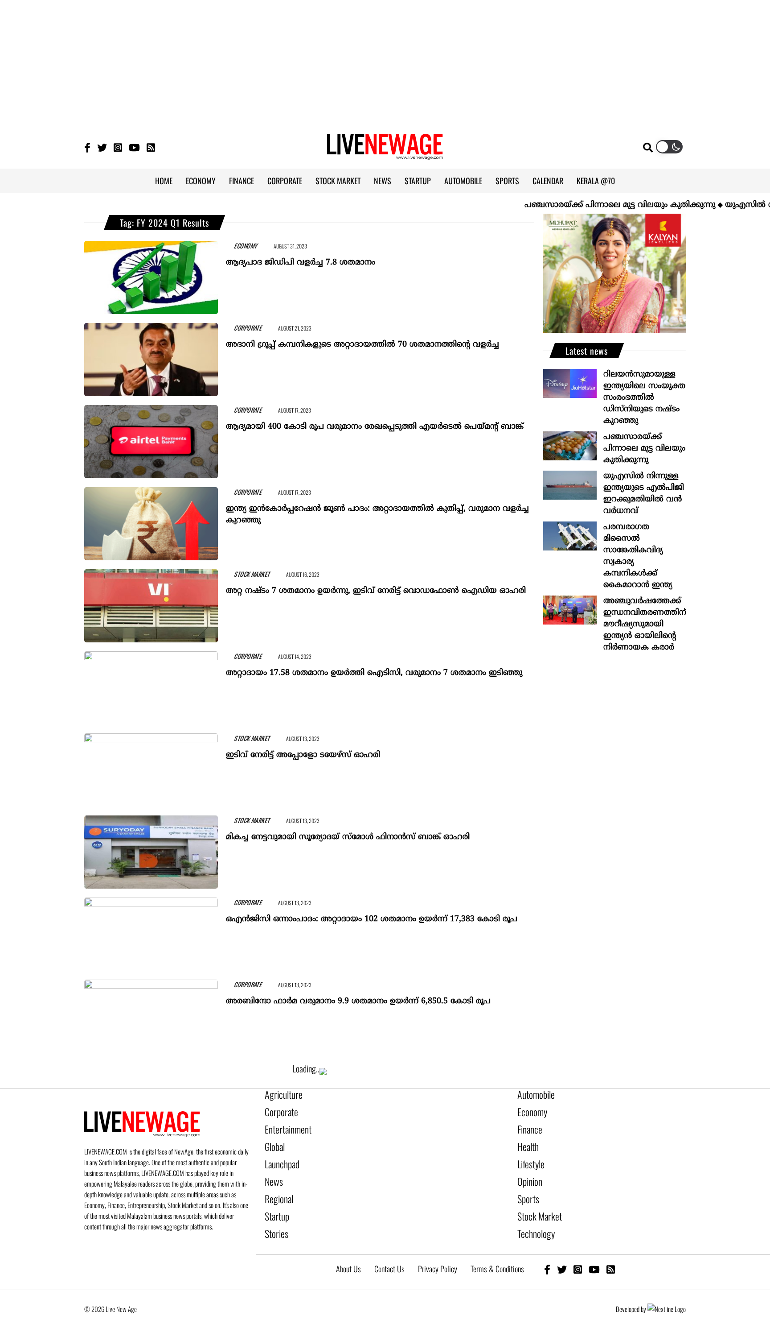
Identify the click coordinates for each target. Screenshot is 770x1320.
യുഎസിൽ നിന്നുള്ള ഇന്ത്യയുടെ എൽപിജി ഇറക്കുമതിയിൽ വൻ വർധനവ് (643, 493)
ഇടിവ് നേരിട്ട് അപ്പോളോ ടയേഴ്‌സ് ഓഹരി (303, 751)
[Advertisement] (385, 62)
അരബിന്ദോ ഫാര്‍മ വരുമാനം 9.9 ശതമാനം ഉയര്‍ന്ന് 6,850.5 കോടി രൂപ (358, 997)
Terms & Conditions (497, 1248)
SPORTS (507, 180)
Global (273, 1139)
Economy (529, 1109)
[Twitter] (102, 147)
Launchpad (279, 1155)
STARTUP (418, 180)
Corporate (278, 1109)
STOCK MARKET (337, 180)
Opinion (527, 1170)
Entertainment (284, 1124)
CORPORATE (284, 180)
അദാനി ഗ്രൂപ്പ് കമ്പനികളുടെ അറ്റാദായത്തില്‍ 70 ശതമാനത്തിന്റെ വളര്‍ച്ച (362, 340)
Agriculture (280, 1094)
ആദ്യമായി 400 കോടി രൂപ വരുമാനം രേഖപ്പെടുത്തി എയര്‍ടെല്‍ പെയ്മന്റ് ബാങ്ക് (375, 423)
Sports (526, 1185)
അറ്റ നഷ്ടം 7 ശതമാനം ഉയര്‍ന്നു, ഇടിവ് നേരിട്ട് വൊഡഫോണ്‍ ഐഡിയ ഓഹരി (376, 587)
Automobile (532, 1094)
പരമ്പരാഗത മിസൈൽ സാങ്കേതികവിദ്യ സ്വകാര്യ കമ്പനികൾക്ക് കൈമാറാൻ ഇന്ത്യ (637, 556)
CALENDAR (547, 180)
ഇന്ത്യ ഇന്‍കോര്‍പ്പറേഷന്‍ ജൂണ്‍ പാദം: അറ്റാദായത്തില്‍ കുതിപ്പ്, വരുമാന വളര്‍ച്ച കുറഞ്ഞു (377, 510)
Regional (276, 1185)
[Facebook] (547, 1248)
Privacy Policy (437, 1248)
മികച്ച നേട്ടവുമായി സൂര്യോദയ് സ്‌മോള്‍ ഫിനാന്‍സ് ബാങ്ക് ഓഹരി (348, 833)
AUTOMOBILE (463, 180)
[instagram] (577, 1248)
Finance (527, 1124)
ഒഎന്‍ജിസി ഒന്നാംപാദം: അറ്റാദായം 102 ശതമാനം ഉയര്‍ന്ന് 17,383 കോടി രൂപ (371, 915)
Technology (532, 1215)
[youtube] (594, 1248)
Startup (275, 1200)
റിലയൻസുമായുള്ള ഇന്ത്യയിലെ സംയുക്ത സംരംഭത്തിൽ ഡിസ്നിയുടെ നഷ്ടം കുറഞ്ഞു (644, 397)
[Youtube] (134, 147)
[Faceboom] (87, 147)
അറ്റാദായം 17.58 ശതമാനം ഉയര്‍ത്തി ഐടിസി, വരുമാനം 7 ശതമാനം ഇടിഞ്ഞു (374, 669)
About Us (348, 1248)
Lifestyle (529, 1155)
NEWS (382, 180)
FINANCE (241, 180)
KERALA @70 (596, 180)
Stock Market (535, 1200)
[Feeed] (151, 147)
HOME (163, 180)
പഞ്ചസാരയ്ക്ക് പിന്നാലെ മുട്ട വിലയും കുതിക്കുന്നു (586, 205)
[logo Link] (385, 154)
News (272, 1170)
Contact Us (389, 1248)
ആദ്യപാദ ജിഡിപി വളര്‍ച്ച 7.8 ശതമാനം (300, 258)
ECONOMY (201, 180)
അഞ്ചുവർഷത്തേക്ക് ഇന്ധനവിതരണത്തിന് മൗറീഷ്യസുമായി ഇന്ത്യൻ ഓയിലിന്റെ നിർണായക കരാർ (644, 624)
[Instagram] (118, 147)
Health (526, 1139)
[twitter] (562, 1248)
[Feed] (610, 1248)
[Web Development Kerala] (666, 1289)
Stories (274, 1215)
